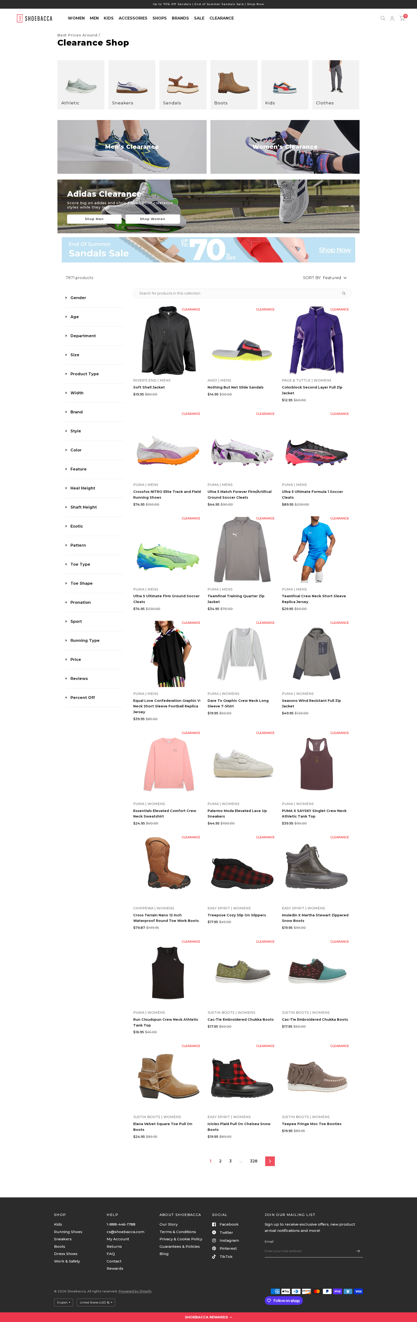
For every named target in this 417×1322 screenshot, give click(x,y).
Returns (114, 1246)
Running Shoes (68, 1231)
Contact (114, 1261)
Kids (58, 1224)
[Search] (383, 18)
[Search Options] (344, 293)
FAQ (111, 1253)
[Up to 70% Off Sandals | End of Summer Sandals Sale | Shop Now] (208, 4)
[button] (208, 1317)
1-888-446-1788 (121, 1224)
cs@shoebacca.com (125, 1231)
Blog (164, 1253)
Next (270, 1161)
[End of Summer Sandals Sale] (208, 250)
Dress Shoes (65, 1253)
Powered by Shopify (135, 1291)
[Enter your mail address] (358, 1251)
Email (269, 1241)
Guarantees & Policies (180, 1246)
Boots (59, 1246)
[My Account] (392, 18)
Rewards (115, 1268)
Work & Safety (67, 1261)
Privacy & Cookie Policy (181, 1239)
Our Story (169, 1224)
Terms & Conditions (178, 1231)
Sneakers (63, 1239)
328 (253, 1161)
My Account (118, 1239)
